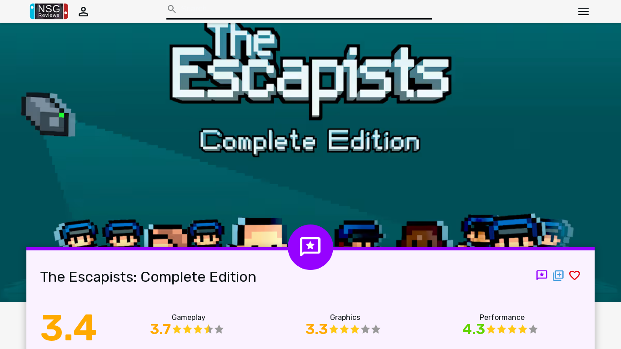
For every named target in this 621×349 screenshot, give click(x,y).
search (171, 9)
